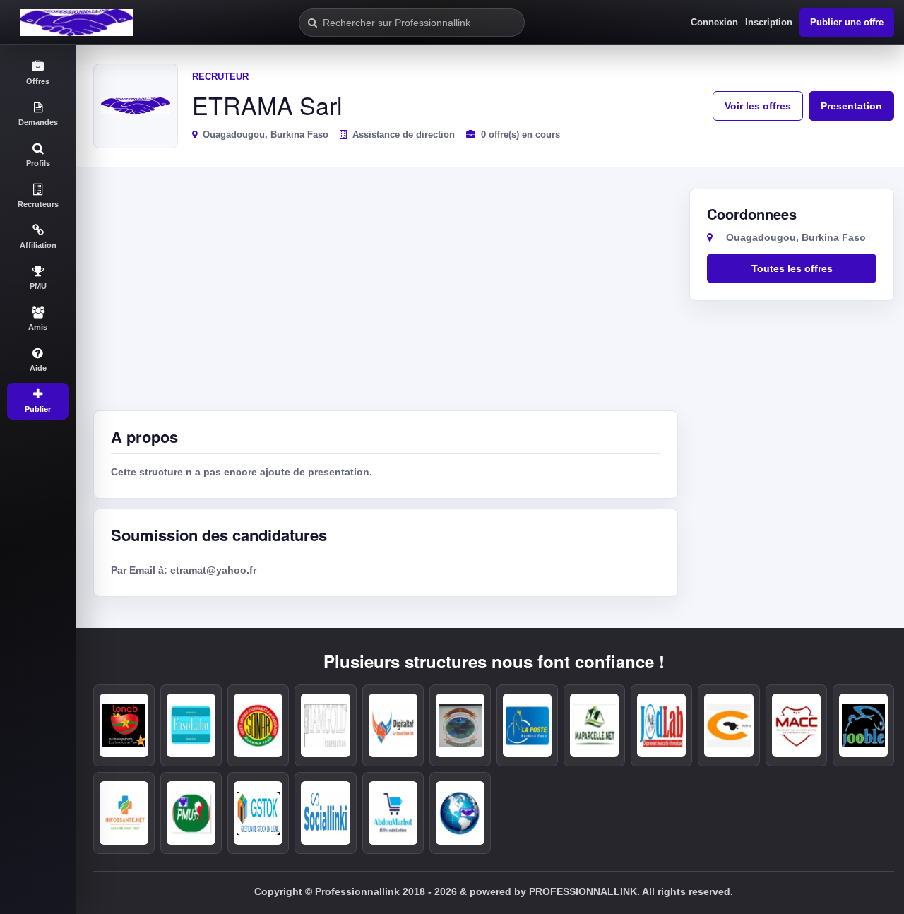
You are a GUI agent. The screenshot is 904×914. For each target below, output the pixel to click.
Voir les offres (758, 106)
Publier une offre (847, 22)
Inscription (768, 22)
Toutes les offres (792, 268)
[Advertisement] (385, 294)
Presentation (851, 106)
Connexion (714, 22)
